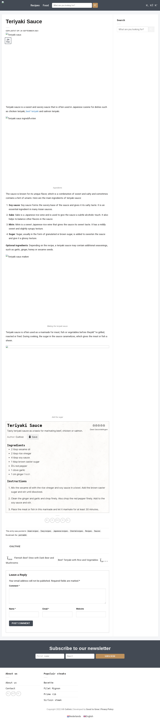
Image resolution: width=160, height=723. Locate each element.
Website (80, 609)
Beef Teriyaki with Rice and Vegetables (78, 560)
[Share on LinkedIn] (68, 520)
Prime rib (50, 694)
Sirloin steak (53, 700)
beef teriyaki (32, 111)
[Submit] (95, 5)
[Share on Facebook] (47, 520)
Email (45, 609)
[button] (93, 425)
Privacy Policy (107, 709)
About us (11, 682)
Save (34, 437)
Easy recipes (46, 531)
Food (46, 5)
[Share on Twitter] (52, 520)
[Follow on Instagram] (151, 5)
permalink (22, 535)
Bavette (48, 682)
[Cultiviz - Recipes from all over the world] (14, 5)
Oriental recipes (76, 531)
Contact (10, 688)
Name (12, 609)
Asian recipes (33, 531)
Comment (14, 586)
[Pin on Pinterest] (62, 520)
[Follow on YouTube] (156, 5)
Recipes (35, 5)
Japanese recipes (60, 531)
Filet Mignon (52, 688)
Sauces (97, 531)
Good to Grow (92, 709)
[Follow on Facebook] (147, 5)
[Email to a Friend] (57, 520)
